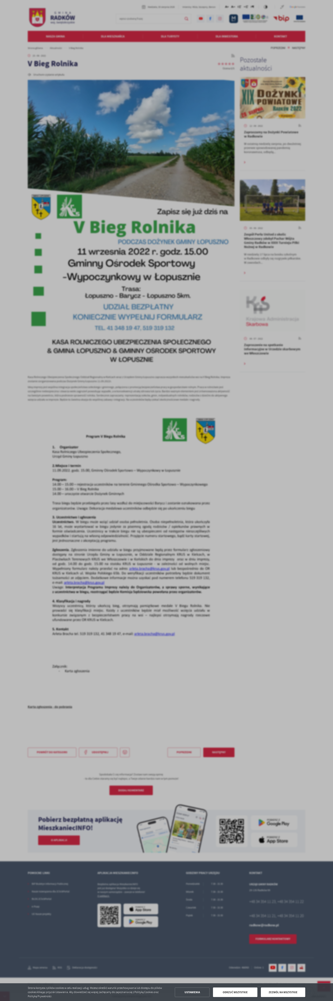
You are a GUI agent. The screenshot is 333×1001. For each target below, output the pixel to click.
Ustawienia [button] (192, 992)
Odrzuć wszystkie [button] (235, 992)
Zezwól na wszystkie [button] (283, 992)
